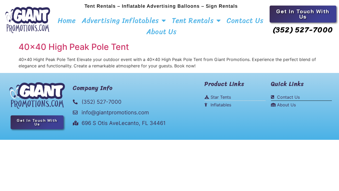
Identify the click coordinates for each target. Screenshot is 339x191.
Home (67, 20)
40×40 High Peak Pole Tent (74, 47)
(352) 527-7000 (303, 29)
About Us (161, 31)
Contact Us (245, 20)
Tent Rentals (192, 20)
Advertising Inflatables (120, 20)
